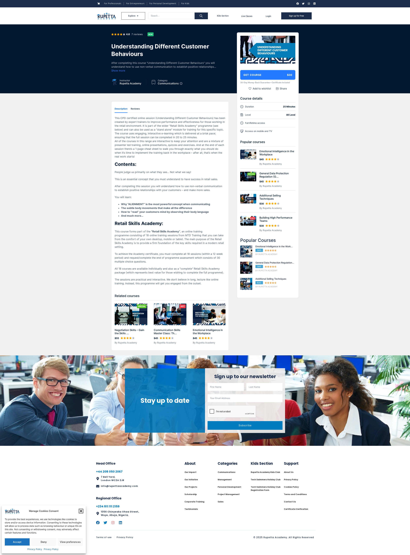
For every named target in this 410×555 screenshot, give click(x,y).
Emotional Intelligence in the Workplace (208, 331)
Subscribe (245, 425)
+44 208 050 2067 (109, 472)
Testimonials (191, 509)
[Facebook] (297, 3)
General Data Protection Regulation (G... (274, 175)
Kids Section (223, 15)
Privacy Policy (34, 549)
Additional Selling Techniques (270, 197)
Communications (168, 83)
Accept (17, 541)
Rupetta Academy (130, 83)
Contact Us (290, 501)
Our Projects (190, 487)
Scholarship (190, 494)
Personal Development (229, 487)
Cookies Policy (291, 487)
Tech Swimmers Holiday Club (266, 479)
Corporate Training (194, 501)
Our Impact (190, 472)
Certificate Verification (296, 509)
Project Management (229, 494)
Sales (220, 501)
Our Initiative (191, 479)
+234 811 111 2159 (107, 506)
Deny (44, 541)
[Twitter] (303, 3)
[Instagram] (309, 3)
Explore (131, 15)
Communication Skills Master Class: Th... (167, 331)
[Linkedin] (314, 3)
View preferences (70, 541)
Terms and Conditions (295, 494)
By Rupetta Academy (126, 342)
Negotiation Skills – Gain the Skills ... (129, 331)
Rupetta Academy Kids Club (265, 472)
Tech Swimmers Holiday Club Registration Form (266, 488)
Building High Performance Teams (275, 219)
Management (225, 479)
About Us (288, 472)
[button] (81, 511)
